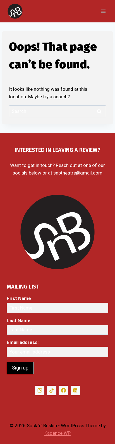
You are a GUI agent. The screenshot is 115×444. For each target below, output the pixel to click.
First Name (19, 298)
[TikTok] (51, 390)
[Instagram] (39, 390)
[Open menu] (103, 11)
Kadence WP (57, 433)
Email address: (23, 342)
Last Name (18, 320)
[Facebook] (63, 390)
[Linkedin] (75, 390)
